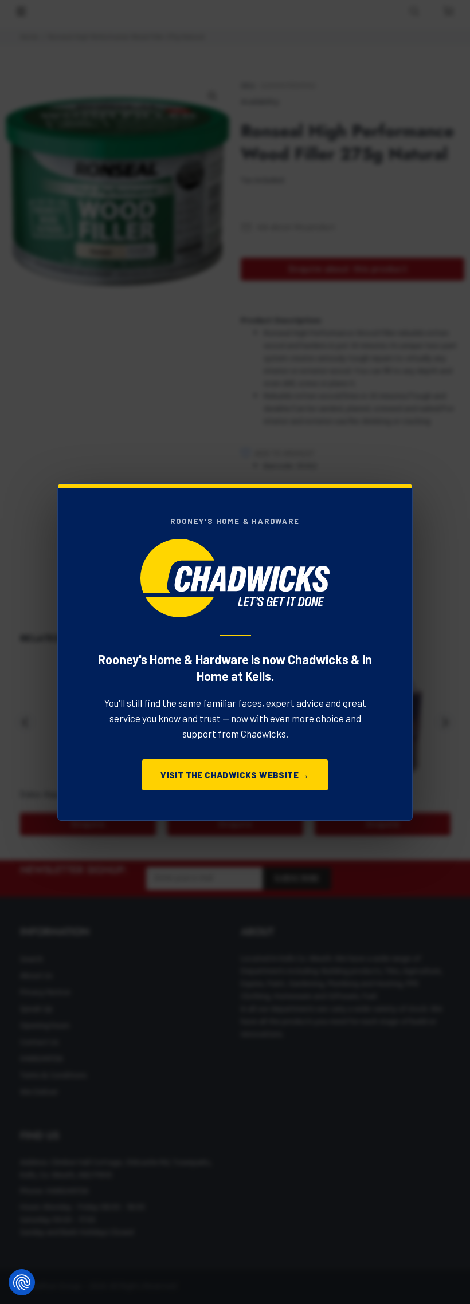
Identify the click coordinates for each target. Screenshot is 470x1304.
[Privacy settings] (22, 1282)
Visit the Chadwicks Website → (235, 775)
